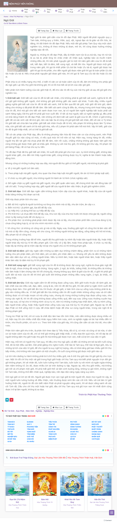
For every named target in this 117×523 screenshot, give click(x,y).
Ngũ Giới (95, 424)
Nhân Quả (96, 436)
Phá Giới (52, 436)
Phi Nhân (74, 429)
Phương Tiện (32, 427)
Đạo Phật (20, 411)
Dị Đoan (30, 422)
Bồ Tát (10, 432)
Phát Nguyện (54, 429)
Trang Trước (73, 31)
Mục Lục (58, 31)
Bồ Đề (72, 439)
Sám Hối (30, 439)
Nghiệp (39, 411)
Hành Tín (52, 427)
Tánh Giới (53, 434)
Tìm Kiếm (105, 10)
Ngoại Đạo (96, 434)
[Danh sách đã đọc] (11, 400)
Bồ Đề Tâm (12, 439)
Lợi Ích (73, 436)
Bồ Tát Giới (9, 411)
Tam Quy (11, 424)
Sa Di (10, 441)
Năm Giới (30, 411)
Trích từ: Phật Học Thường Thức (95, 394)
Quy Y (29, 424)
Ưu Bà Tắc (74, 432)
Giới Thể (30, 436)
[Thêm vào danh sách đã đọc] (7, 400)
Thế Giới (11, 429)
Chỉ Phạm (96, 439)
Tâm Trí (52, 424)
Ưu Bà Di (52, 432)
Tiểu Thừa (53, 422)
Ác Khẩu (30, 441)
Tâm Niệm (31, 434)
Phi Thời (73, 422)
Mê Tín (10, 434)
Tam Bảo (11, 422)
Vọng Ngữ (31, 432)
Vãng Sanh (75, 424)
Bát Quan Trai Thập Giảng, (22, 458)
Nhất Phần (96, 429)
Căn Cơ (73, 434)
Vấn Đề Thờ (99, 499)
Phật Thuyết (97, 427)
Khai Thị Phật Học (16, 16)
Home (14, 11)
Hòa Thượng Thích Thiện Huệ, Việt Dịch (85, 458)
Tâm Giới (30, 429)
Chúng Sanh (97, 432)
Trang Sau (44, 31)
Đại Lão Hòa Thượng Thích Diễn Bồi (50, 458)
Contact (108, 520)
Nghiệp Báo (49, 411)
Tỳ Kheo (11, 427)
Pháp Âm (83, 10)
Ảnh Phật (94, 10)
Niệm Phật (53, 439)
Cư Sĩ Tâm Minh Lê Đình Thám (15, 23)
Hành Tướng (75, 427)
